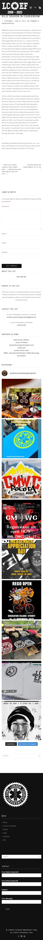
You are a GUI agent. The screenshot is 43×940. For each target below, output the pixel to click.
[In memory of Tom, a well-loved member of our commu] (21, 720)
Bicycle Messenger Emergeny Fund (22, 345)
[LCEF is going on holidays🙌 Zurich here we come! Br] (21, 680)
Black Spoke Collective (21, 340)
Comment (6, 206)
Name (4, 234)
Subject (5, 890)
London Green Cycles (21, 350)
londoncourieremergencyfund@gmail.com (21, 317)
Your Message (7, 898)
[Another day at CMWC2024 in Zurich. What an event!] (21, 640)
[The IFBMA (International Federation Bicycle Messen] (21, 479)
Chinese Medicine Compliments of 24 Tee (32, 167)
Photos (5, 829)
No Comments (33, 21)
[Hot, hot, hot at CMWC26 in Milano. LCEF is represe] (21, 398)
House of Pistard (21, 342)
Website (4, 252)
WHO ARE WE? (21, 277)
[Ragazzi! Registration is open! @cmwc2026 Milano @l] (21, 519)
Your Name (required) (10, 872)
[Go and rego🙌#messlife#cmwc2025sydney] (21, 599)
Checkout (6, 836)
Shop (5, 833)
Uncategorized (8, 23)
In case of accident (9, 826)
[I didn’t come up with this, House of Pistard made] (21, 438)
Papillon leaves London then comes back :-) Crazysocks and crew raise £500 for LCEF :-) (11, 169)
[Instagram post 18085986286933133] (21, 559)
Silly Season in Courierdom (21, 16)
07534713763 (21, 325)
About (5, 822)
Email (4, 243)
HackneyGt (21, 348)
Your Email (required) (10, 881)
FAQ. (4, 840)
